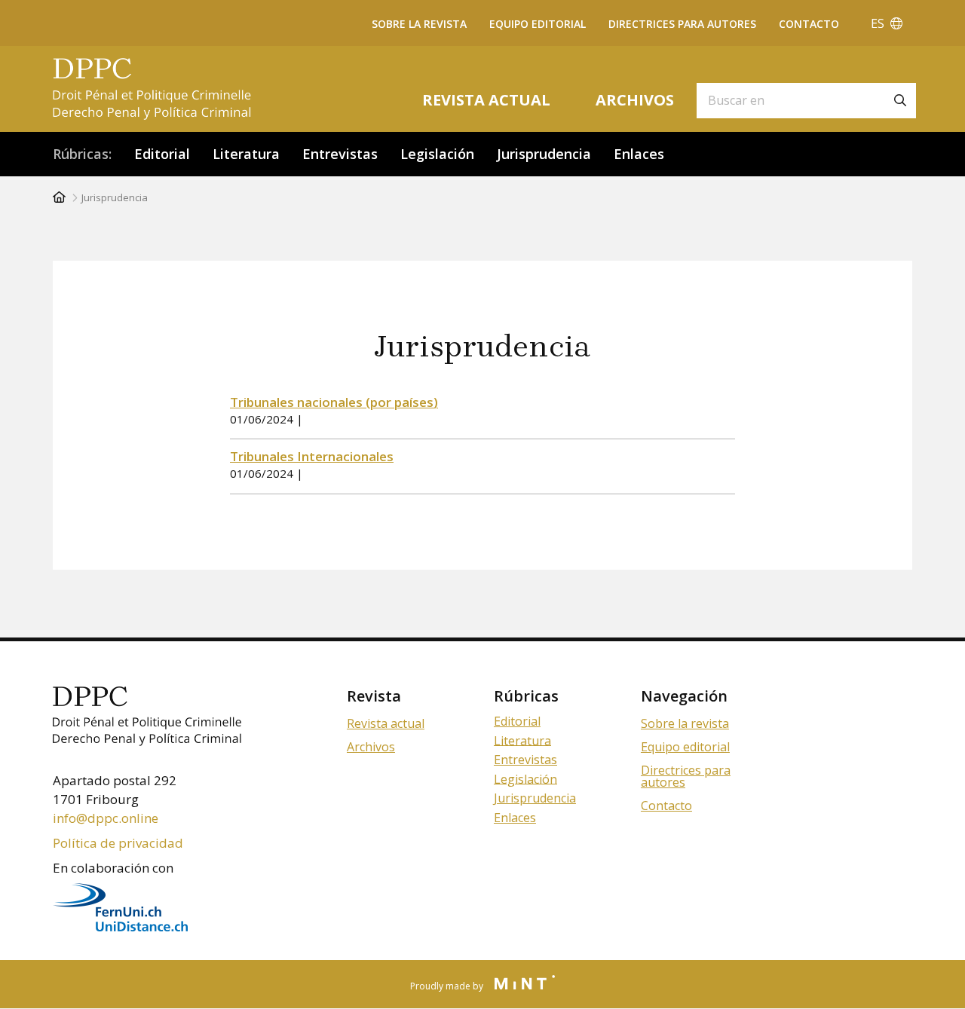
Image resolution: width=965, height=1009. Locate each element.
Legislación (437, 154)
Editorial (162, 154)
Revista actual (486, 100)
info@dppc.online (105, 818)
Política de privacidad (118, 843)
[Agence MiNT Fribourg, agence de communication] (520, 984)
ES (880, 23)
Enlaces (639, 154)
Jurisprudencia (544, 154)
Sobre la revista (419, 24)
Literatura (246, 154)
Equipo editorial (537, 24)
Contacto (809, 24)
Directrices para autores (682, 24)
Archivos (635, 100)
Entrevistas (340, 154)
